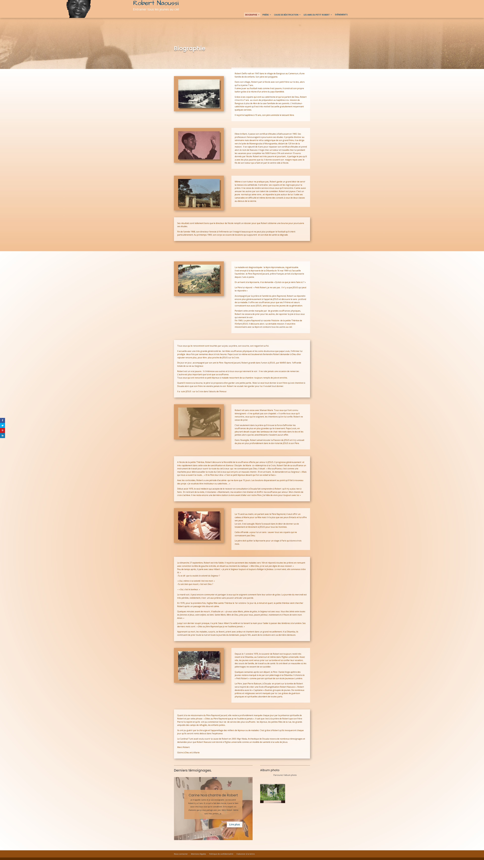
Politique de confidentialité (221, 854)
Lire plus (234, 824)
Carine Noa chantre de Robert (213, 795)
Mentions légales (198, 854)
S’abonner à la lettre (245, 854)
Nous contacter (181, 854)
